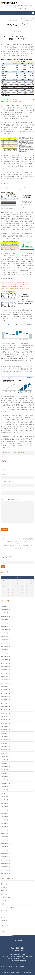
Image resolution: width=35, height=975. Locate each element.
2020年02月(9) (5, 866)
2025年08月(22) (5, 646)
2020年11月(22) (5, 836)
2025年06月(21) (5, 653)
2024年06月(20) (5, 693)
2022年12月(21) (5, 753)
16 (13, 590)
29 (8, 596)
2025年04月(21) (5, 659)
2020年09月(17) (5, 843)
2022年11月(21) (5, 756)
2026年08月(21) (5, 606)
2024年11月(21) (5, 676)
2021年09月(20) (5, 803)
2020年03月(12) (5, 863)
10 (17, 587)
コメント (10, 498)
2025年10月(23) (5, 639)
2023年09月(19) (5, 723)
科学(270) (4, 890)
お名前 (3, 474)
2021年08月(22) (5, 806)
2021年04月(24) (5, 820)
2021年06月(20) (5, 813)
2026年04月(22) (5, 619)
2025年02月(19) (5, 666)
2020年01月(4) (5, 870)
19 (27, 590)
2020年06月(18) (5, 853)
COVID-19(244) (5, 897)
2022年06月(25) (5, 773)
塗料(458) (4, 884)
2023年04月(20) (5, 740)
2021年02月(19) (5, 826)
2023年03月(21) (5, 743)
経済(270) (4, 894)
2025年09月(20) (5, 643)
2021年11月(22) (5, 796)
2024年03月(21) (5, 703)
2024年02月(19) (5, 706)
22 (8, 593)
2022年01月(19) (5, 790)
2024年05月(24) (5, 696)
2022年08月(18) (5, 766)
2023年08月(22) (5, 726)
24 (17, 593)
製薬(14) (3, 904)
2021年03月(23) (5, 823)
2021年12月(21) (5, 793)
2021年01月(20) (5, 830)
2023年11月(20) (5, 716)
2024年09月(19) (5, 683)
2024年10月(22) (5, 679)
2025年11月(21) (5, 636)
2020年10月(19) (5, 840)
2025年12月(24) (5, 633)
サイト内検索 (20, 966)
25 (22, 593)
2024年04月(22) (5, 700)
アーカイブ (5, 601)
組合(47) (3, 917)
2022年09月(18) (5, 763)
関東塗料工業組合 (9, 3)
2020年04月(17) (5, 860)
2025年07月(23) (5, 649)
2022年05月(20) (5, 776)
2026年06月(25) (5, 613)
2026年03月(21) (5, 623)
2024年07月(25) (5, 690)
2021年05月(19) (5, 816)
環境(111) (4, 920)
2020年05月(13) (5, 856)
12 (27, 587)
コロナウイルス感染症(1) (8, 907)
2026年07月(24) (5, 609)
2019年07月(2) (5, 873)
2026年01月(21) (5, 629)
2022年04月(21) (5, 780)
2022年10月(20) (5, 760)
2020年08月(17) (5, 846)
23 (13, 593)
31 (17, 596)
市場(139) (4, 887)
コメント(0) (21, 452)
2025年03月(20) (5, 663)
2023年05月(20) (5, 736)
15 (8, 590)
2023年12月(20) (5, 713)
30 (13, 596)
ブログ (10, 966)
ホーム (22, 18)
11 (22, 587)
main (18, 543)
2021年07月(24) (5, 810)
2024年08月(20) (5, 686)
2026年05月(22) (5, 616)
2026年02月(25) (5, 626)
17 (17, 590)
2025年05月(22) (5, 656)
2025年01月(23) (5, 670)
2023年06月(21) (5, 733)
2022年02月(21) (5, 786)
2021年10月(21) (5, 800)
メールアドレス (5, 482)
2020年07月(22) (5, 850)
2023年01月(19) (5, 750)
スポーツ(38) (5, 914)
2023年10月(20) (5, 720)
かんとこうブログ (29, 18)
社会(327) (4, 910)
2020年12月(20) (5, 833)
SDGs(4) (3, 900)
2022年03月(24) (5, 783)
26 (27, 593)
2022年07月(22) (5, 770)
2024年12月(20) (5, 673)
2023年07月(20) (5, 730)
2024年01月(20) (5, 710)
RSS (2, 931)
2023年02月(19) (5, 746)
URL (2, 489)
